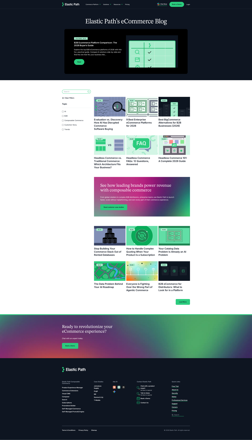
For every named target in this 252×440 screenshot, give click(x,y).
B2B (66, 116)
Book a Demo (177, 4)
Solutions (106, 4)
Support (174, 404)
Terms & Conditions (68, 430)
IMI (95, 394)
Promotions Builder (69, 406)
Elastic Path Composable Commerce (71, 382)
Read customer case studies (114, 207)
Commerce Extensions (70, 391)
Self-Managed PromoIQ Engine (73, 412)
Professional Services (179, 400)
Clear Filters (69, 98)
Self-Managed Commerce (71, 409)
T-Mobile (97, 400)
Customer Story (70, 125)
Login (188, 4)
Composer (65, 397)
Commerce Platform (92, 4)
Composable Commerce (73, 120)
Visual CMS (66, 394)
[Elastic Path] (70, 4)
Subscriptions (67, 403)
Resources (117, 4)
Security (175, 393)
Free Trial (175, 386)
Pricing (127, 4)
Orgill (96, 391)
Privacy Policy (83, 430)
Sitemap (94, 430)
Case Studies (98, 382)
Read (79, 62)
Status (174, 397)
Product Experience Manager (72, 388)
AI (65, 111)
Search (64, 400)
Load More (183, 302)
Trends (67, 129)
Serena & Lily (98, 397)
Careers (174, 407)
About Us (175, 390)
